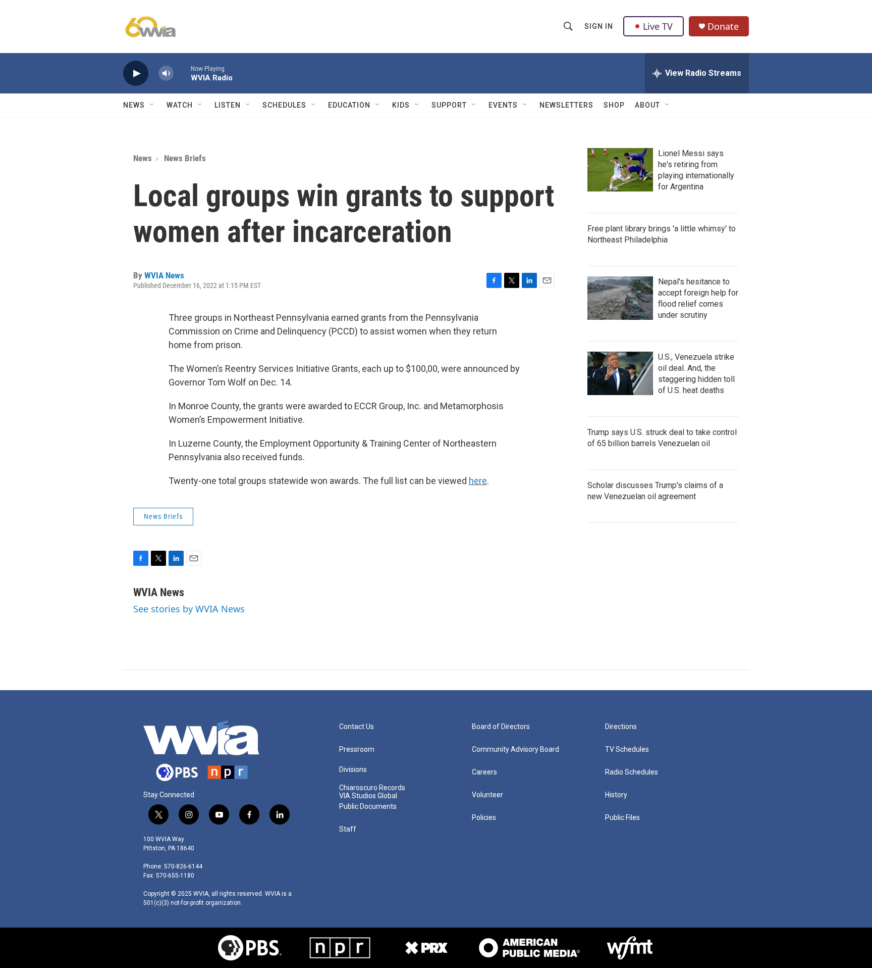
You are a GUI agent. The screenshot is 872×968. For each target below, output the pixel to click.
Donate (723, 26)
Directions (621, 727)
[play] (136, 73)
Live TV (658, 26)
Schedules (284, 105)
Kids (401, 105)
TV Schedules (627, 749)
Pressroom (356, 749)
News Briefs (185, 158)
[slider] (182, 73)
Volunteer (487, 795)
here (478, 480)
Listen (227, 105)
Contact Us (356, 727)
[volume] (166, 73)
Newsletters (566, 105)
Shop (614, 105)
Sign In (598, 26)
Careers (484, 772)
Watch (180, 105)
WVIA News (164, 275)
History (616, 795)
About (647, 105)
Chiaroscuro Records (372, 788)
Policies (484, 817)
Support (449, 105)
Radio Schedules (631, 772)
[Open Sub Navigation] (152, 105)
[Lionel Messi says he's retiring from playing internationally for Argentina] (620, 169)
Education (349, 105)
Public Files (622, 817)
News (134, 105)
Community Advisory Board (515, 749)
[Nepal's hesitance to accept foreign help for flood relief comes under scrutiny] (620, 298)
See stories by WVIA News (189, 609)
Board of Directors (501, 727)
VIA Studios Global (368, 796)
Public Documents (368, 806)
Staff (347, 829)
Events (503, 105)
